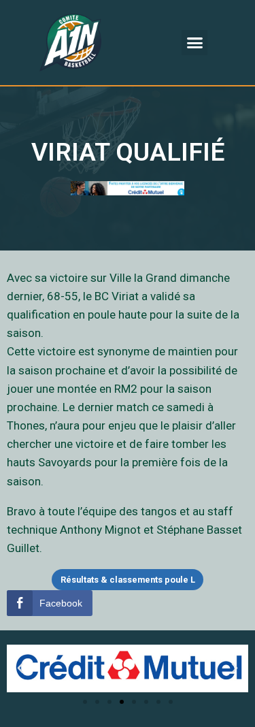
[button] (194, 43)
